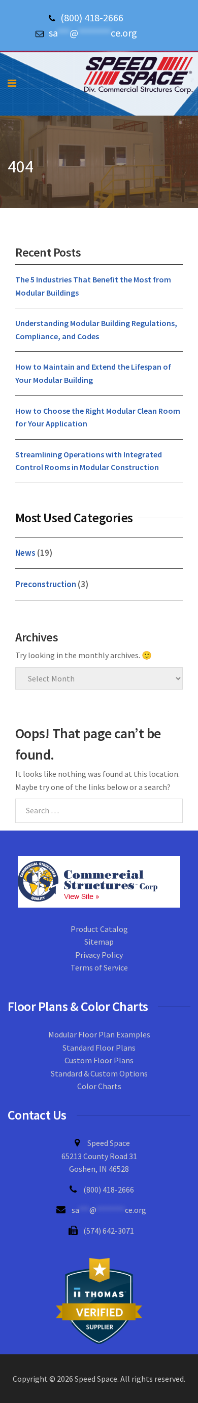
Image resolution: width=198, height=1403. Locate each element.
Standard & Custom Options (99, 1073)
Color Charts (99, 1086)
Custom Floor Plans (99, 1060)
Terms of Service (99, 967)
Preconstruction (45, 584)
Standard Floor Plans (99, 1047)
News (25, 552)
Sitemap (99, 942)
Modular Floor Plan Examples (99, 1034)
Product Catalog (99, 929)
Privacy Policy (99, 955)
